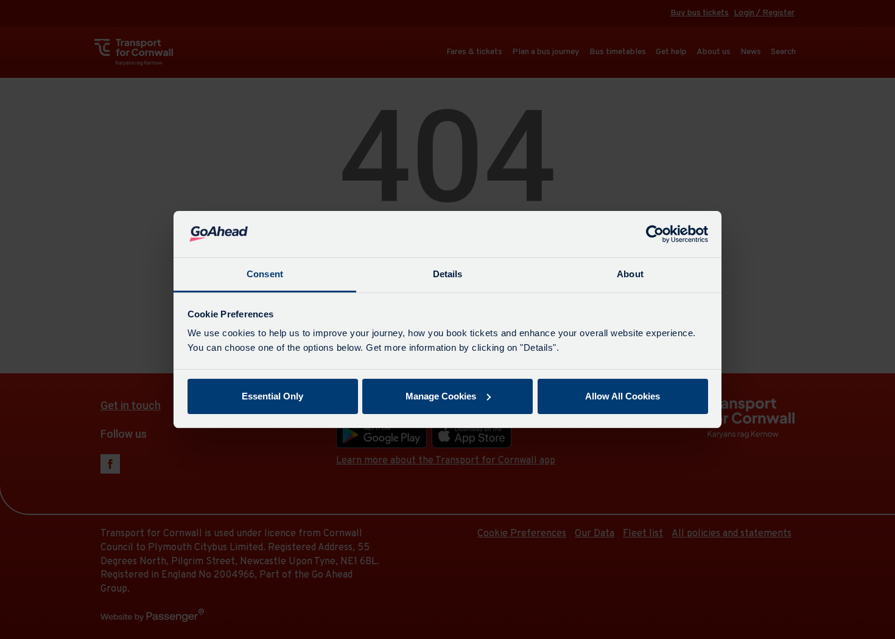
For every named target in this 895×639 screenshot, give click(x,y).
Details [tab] (448, 274)
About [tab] (630, 274)
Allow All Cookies (622, 396)
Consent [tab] (265, 274)
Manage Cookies (440, 396)
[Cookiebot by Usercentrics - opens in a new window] (655, 234)
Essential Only (272, 396)
